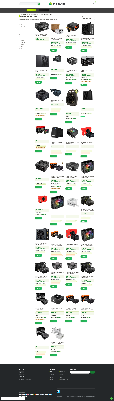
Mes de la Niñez (62, 371)
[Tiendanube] (59, 396)
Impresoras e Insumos (64, 379)
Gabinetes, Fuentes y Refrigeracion (37, 14)
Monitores (52, 374)
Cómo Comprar (52, 377)
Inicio (20, 14)
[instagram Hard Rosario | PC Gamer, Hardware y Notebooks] (20, 372)
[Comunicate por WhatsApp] (111, 398)
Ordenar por (84, 16)
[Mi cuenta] (89, 4)
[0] (93, 4)
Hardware (28, 14)
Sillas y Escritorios (53, 376)
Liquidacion (62, 376)
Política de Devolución (64, 377)
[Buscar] (39, 4)
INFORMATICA (24, 14)
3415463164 (21, 376)
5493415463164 (22, 374)
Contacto (51, 379)
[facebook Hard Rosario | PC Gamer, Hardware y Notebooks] (23, 372)
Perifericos (62, 374)
